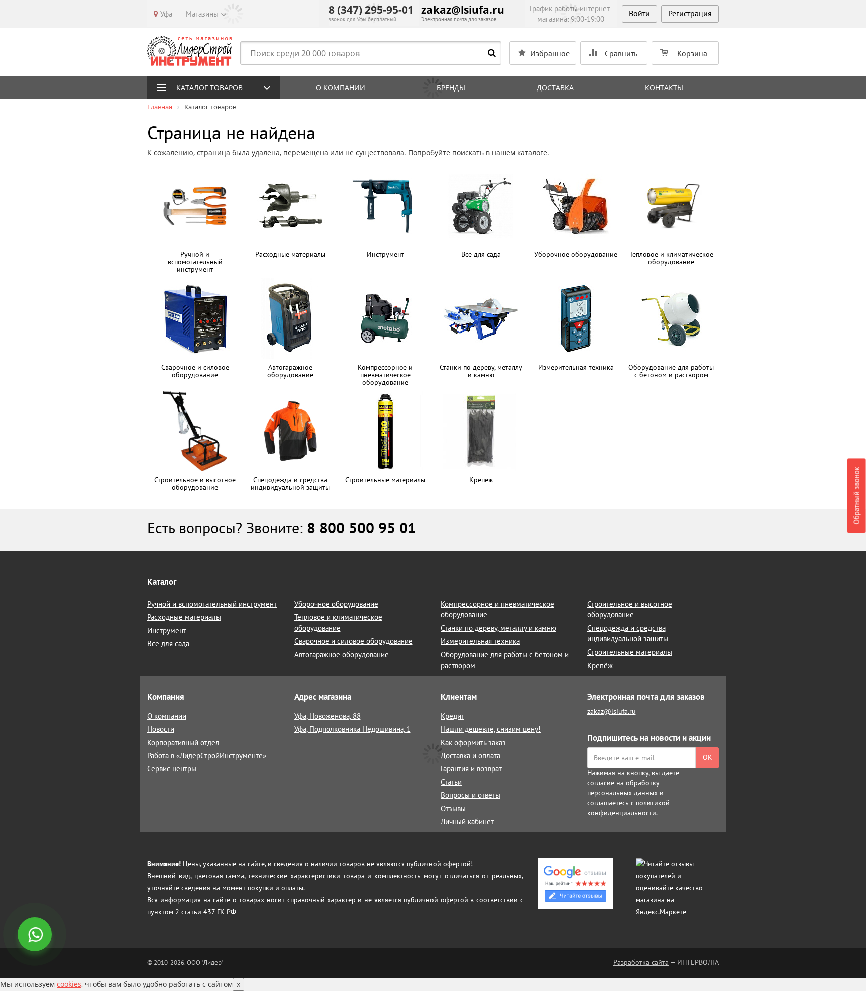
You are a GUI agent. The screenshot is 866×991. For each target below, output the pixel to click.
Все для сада (168, 643)
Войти (639, 13)
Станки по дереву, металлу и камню (498, 628)
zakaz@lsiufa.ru (462, 10)
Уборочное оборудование (336, 604)
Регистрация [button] (690, 13)
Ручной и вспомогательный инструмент (212, 604)
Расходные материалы (184, 617)
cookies (69, 984)
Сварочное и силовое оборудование (353, 641)
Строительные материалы (629, 652)
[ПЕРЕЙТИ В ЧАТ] (36, 935)
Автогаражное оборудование (341, 654)
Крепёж (600, 665)
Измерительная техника (480, 641)
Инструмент (166, 630)
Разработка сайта (641, 962)
